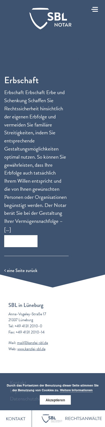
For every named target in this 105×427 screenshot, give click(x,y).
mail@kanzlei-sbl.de (32, 343)
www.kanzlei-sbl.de (31, 349)
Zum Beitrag (21, 241)
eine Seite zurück (21, 270)
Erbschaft (21, 80)
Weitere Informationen (76, 390)
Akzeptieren (55, 399)
